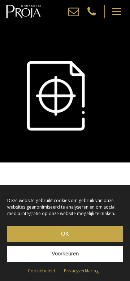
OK (65, 234)
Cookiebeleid (41, 271)
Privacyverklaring (81, 271)
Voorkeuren (65, 253)
